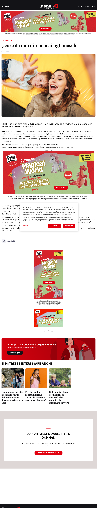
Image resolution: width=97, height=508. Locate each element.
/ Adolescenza (7, 40)
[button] (5, 6)
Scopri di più (15, 353)
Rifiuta (55, 225)
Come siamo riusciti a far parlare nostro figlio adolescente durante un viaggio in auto (12, 397)
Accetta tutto (69, 225)
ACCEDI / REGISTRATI (85, 7)
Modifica (25, 225)
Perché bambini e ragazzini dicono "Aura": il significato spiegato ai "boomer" (35, 396)
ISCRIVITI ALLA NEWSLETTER (48, 453)
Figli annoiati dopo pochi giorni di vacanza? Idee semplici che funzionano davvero (59, 397)
